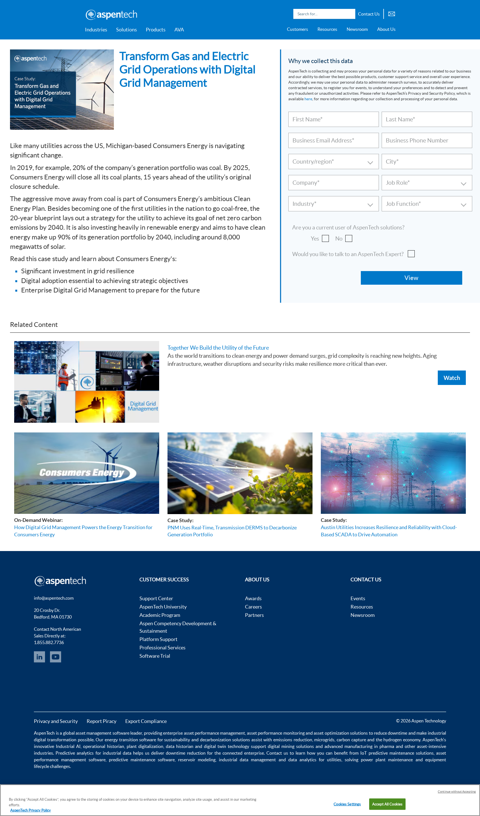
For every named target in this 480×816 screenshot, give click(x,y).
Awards (253, 598)
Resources (327, 29)
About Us (386, 29)
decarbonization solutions (225, 739)
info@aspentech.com (54, 597)
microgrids (324, 739)
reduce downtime (390, 732)
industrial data (117, 752)
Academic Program (159, 615)
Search (349, 14)
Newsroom (357, 29)
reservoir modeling (197, 759)
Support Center (156, 598)
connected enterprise (243, 752)
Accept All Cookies (387, 804)
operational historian (103, 746)
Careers (253, 607)
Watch (452, 377)
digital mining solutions (291, 746)
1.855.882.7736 (49, 642)
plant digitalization (145, 746)
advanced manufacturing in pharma (359, 746)
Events (358, 598)
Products (156, 29)
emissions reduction (292, 739)
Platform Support (158, 639)
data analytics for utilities (314, 759)
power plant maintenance (387, 759)
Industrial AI (68, 746)
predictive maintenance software (140, 759)
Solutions (126, 29)
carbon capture (351, 739)
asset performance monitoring (276, 732)
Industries (96, 29)
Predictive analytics (75, 752)
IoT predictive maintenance (387, 752)
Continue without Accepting (457, 791)
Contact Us (369, 13)
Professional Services (162, 647)
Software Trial (154, 656)
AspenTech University (163, 607)
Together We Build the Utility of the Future (218, 348)
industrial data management (247, 759)
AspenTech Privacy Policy (30, 810)
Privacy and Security (56, 721)
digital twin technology (226, 746)
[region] (240, 800)
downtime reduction (186, 752)
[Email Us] (391, 13)
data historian (179, 746)
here (308, 99)
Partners (254, 615)
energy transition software (130, 739)
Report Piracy (101, 721)
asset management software (102, 732)
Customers (297, 29)
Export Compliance (146, 721)
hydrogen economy (401, 739)
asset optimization (331, 732)
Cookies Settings (347, 804)
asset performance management (214, 732)
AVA (179, 29)
